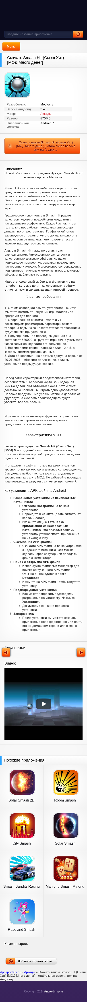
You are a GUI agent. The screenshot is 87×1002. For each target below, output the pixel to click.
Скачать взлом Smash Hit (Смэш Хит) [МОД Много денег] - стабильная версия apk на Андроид (45, 146)
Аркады (45, 113)
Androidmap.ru (53, 991)
